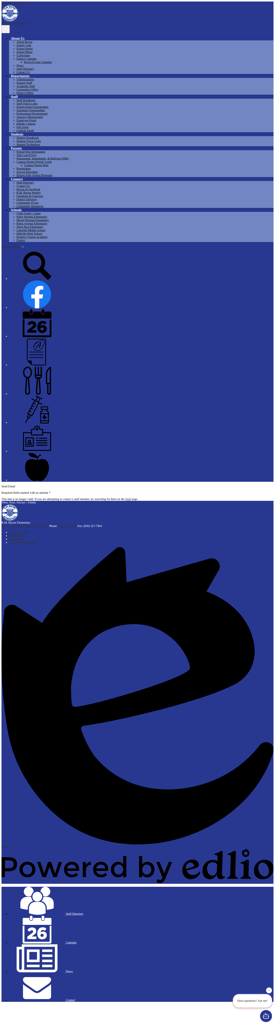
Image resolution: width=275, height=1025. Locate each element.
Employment (16, 539)
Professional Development (32, 113)
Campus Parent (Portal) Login (34, 161)
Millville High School (29, 233)
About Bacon (24, 42)
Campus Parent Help (36, 165)
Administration (25, 79)
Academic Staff (25, 86)
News (19, 65)
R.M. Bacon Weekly (28, 192)
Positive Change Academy (32, 237)
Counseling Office (27, 89)
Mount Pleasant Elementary (32, 220)
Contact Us (23, 72)
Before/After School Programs (34, 175)
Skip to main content (13, 3)
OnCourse (22, 127)
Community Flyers (27, 202)
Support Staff (24, 82)
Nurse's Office (24, 93)
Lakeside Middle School (30, 230)
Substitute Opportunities (30, 110)
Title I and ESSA (26, 155)
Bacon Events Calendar (38, 62)
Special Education (27, 172)
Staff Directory (25, 68)
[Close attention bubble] (269, 991)
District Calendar (26, 58)
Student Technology (28, 144)
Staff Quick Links (27, 103)
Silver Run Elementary (29, 226)
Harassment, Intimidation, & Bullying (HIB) (42, 158)
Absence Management (29, 117)
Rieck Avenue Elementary (31, 223)
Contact (70, 1000)
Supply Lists (23, 45)
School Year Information (30, 151)
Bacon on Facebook (28, 189)
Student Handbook (27, 137)
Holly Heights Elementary (31, 216)
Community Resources (29, 206)
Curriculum (23, 55)
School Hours (24, 48)
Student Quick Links (28, 141)
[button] (17, 38)
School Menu (24, 52)
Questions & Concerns (29, 196)
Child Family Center (28, 213)
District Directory (26, 199)
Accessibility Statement (22, 542)
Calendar (71, 942)
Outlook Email (25, 130)
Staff (128, 499)
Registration (23, 168)
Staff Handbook (25, 100)
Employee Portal (26, 120)
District (20, 240)
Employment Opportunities (32, 107)
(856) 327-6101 (67, 526)
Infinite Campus (25, 123)
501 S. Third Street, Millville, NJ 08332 (24, 526)
